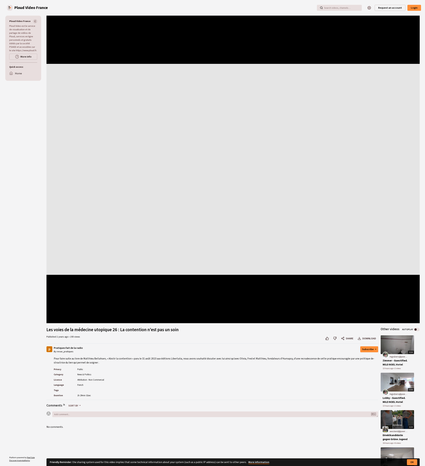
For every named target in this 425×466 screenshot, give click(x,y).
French (80, 385)
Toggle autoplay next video (417, 329)
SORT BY (73, 405)
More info (26, 57)
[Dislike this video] (335, 338)
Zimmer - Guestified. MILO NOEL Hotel (395, 362)
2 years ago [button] (63, 336)
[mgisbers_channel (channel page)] (385, 354)
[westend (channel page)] (385, 429)
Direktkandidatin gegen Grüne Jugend (395, 437)
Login (414, 8)
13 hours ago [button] (388, 368)
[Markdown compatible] (373, 414)
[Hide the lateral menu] (35, 21)
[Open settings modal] (369, 7)
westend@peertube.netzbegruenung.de (398, 431)
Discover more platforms (19, 460)
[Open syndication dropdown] (64, 405)
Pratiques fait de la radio (68, 348)
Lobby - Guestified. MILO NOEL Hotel (394, 400)
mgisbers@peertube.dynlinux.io (398, 356)
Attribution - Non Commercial (90, 379)
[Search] (321, 8)
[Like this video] (327, 338)
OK (412, 462)
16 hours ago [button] (388, 443)
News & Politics (84, 374)
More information (258, 462)
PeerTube (31, 457)
